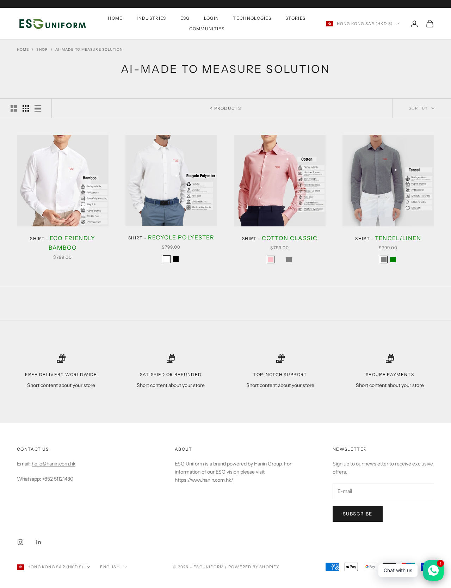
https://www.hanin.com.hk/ (204, 480)
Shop (42, 49)
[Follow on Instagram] (20, 542)
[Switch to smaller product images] (26, 108)
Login (211, 18)
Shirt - (62, 242)
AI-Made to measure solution (89, 49)
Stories (295, 18)
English (109, 566)
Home (115, 18)
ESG (185, 18)
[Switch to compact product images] (38, 108)
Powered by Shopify (253, 566)
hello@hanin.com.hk (53, 464)
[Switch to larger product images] (14, 108)
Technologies (252, 18)
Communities (207, 28)
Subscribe (357, 514)
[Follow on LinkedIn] (38, 542)
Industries (151, 18)
